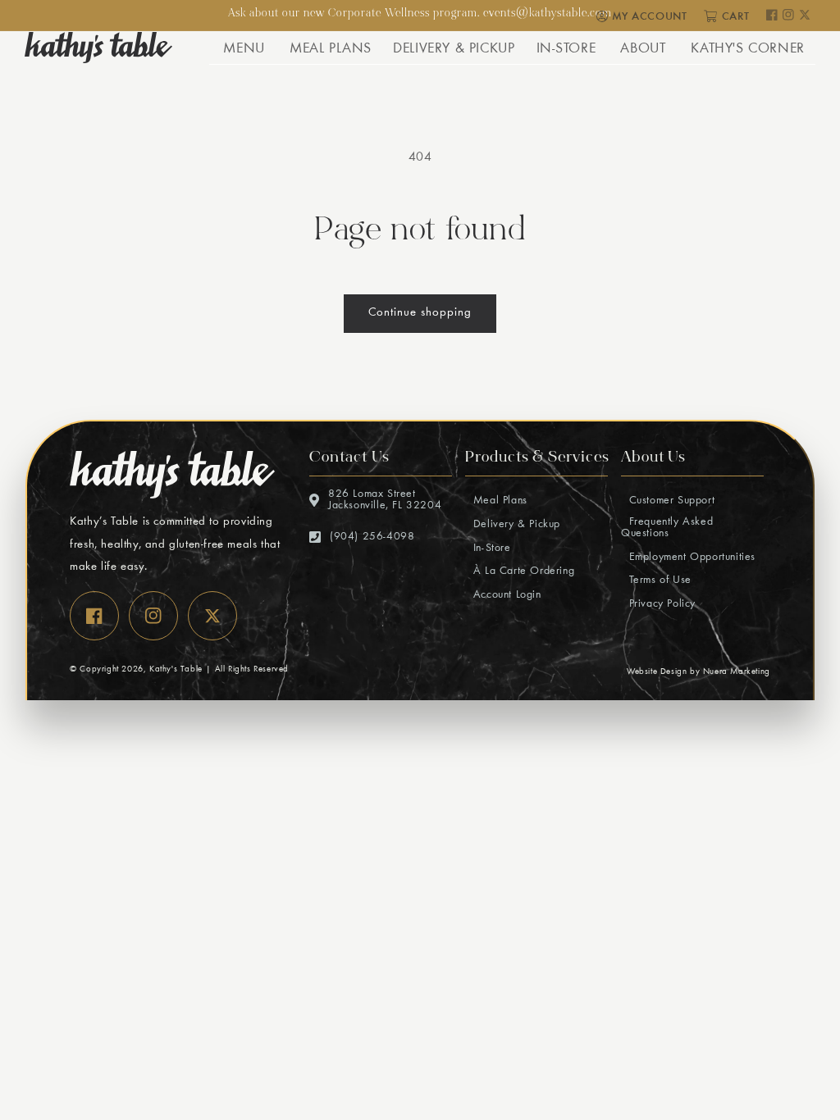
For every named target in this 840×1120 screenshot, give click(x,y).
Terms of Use (658, 580)
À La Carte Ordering (521, 571)
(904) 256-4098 (372, 537)
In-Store (489, 548)
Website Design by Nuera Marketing (698, 671)
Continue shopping (420, 313)
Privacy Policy (660, 604)
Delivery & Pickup (514, 524)
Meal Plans (498, 501)
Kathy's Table (176, 669)
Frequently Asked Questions (667, 528)
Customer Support (669, 501)
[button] (243, 47)
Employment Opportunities (690, 557)
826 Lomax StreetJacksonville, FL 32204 (384, 500)
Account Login (505, 595)
